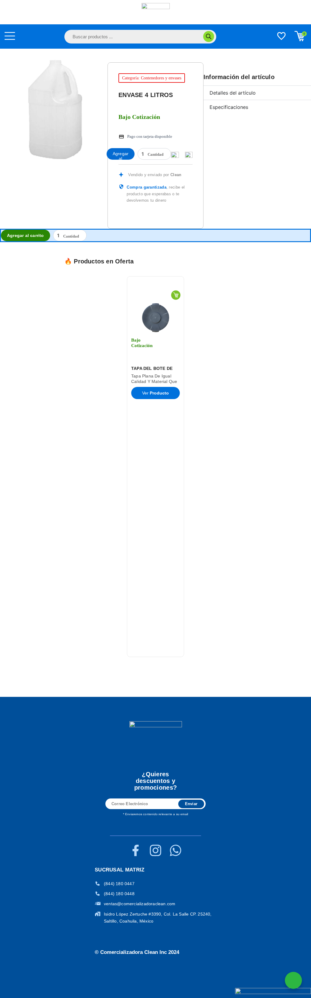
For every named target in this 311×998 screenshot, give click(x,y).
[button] (57, 467)
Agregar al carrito (120, 155)
